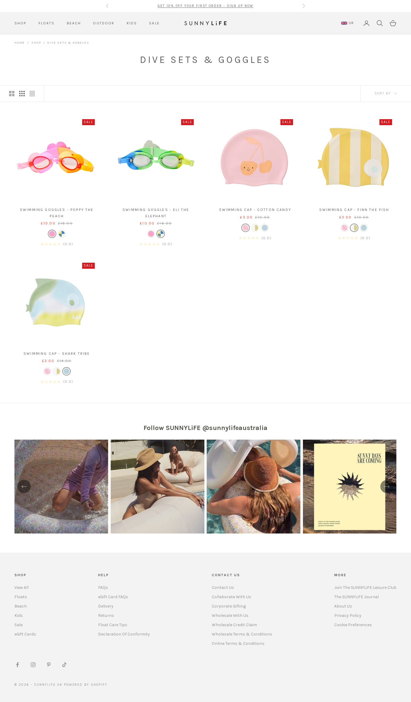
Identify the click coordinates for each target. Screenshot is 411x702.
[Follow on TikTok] (64, 665)
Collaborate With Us (231, 596)
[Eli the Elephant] (61, 234)
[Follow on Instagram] (33, 665)
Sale (18, 624)
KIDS (132, 23)
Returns (106, 615)
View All (21, 587)
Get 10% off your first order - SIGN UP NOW (205, 6)
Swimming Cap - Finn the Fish (354, 210)
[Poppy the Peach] (52, 234)
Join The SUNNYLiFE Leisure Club (365, 587)
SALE (154, 23)
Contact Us (223, 587)
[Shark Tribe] (265, 228)
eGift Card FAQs (113, 596)
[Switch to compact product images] (32, 93)
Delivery (105, 606)
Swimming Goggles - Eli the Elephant (155, 213)
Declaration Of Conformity (124, 634)
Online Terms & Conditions (238, 643)
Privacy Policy (347, 615)
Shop (36, 43)
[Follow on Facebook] (17, 665)
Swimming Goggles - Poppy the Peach (57, 213)
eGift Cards (25, 634)
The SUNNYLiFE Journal (356, 596)
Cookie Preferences (353, 624)
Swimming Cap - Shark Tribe (56, 353)
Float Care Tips (112, 624)
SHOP (20, 23)
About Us (343, 606)
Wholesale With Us (230, 615)
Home (19, 43)
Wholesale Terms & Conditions (242, 634)
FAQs (103, 587)
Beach (20, 606)
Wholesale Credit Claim (234, 624)
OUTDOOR (103, 23)
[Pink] (245, 228)
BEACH (74, 23)
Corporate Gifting (229, 606)
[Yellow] (255, 228)
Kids (18, 615)
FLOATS (47, 23)
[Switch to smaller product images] (22, 93)
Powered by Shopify (86, 685)
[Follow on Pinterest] (49, 665)
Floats (20, 596)
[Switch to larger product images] (11, 93)
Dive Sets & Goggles (68, 43)
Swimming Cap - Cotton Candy (255, 210)
